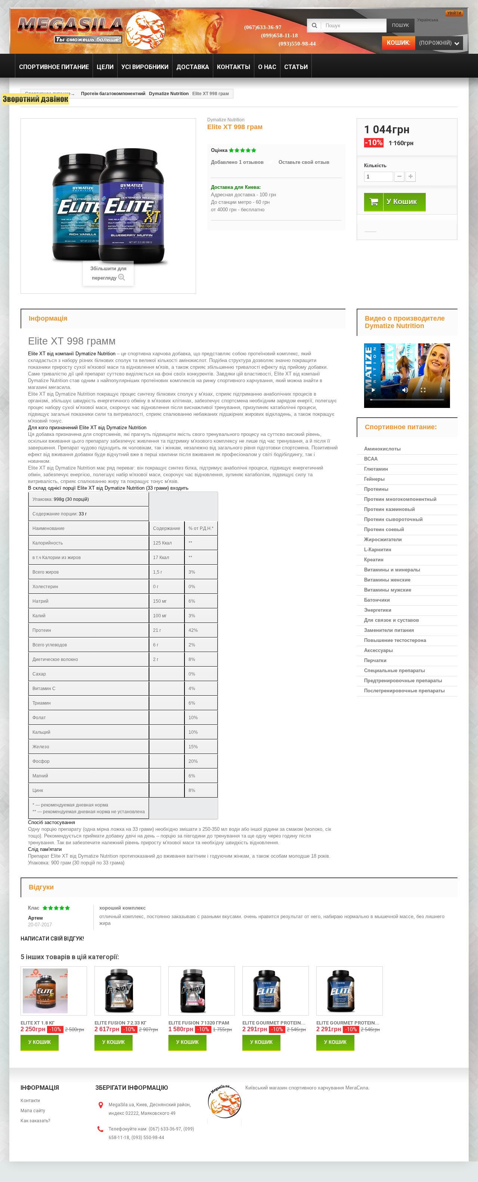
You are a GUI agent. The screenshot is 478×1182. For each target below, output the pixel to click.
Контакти (30, 1100)
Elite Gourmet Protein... (273, 1023)
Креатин (374, 559)
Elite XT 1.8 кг (38, 1023)
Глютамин (376, 469)
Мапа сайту (33, 1110)
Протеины (376, 489)
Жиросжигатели (383, 539)
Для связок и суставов (391, 620)
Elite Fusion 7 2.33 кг (120, 1023)
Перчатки (375, 660)
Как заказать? (35, 1120)
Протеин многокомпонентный (400, 499)
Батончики (377, 600)
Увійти (454, 13)
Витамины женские (387, 580)
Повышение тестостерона (395, 640)
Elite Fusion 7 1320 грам (198, 1023)
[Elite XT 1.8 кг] (54, 991)
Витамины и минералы (392, 570)
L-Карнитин (377, 549)
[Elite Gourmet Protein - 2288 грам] (349, 991)
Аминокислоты (382, 449)
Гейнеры (374, 479)
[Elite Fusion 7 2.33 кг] (127, 991)
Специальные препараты (394, 670)
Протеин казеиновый (389, 509)
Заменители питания (389, 630)
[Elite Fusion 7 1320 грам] (201, 991)
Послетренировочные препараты (404, 690)
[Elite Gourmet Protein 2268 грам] (275, 991)
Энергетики (377, 610)
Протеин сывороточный (393, 519)
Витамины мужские (387, 590)
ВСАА (371, 459)
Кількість (375, 165)
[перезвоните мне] (35, 99)
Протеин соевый (384, 529)
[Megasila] (90, 29)
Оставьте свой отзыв (304, 162)
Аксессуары (378, 650)
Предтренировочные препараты (403, 680)
